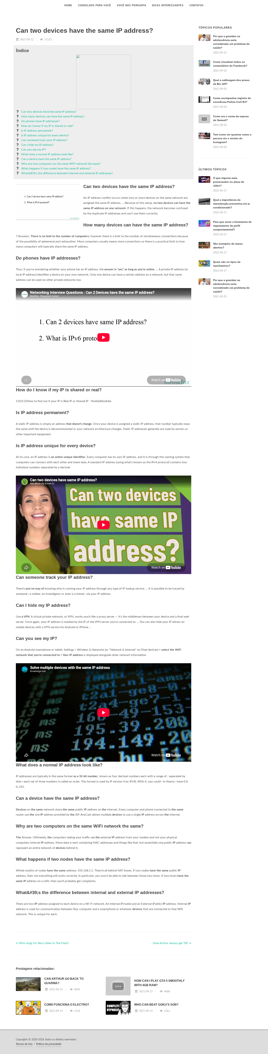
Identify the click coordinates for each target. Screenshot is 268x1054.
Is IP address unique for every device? (45, 135)
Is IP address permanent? (37, 130)
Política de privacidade (48, 1044)
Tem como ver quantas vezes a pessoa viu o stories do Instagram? (232, 138)
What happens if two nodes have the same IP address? (56, 168)
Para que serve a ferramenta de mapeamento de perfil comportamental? (232, 225)
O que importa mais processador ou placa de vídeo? (228, 182)
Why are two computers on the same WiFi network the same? (60, 163)
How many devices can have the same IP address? (53, 116)
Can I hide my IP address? (37, 144)
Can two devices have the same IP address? (48, 111)
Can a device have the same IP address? (46, 159)
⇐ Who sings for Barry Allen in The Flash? (42, 943)
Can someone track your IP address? (44, 140)
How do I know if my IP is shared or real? (47, 125)
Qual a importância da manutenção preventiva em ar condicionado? (231, 203)
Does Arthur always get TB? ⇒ (172, 943)
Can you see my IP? (33, 149)
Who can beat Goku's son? (156, 1004)
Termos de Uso (24, 1044)
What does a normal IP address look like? (47, 154)
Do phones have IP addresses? (40, 121)
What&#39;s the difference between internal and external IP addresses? (67, 173)
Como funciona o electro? (66, 1004)
